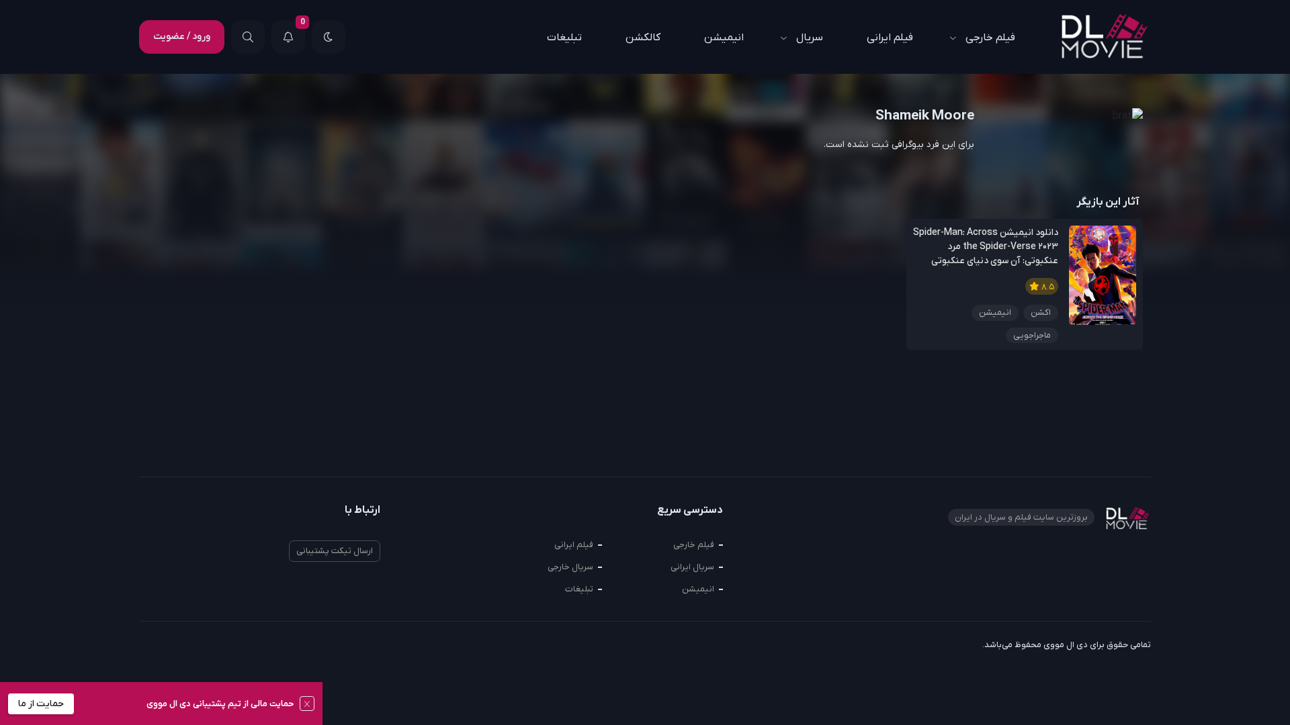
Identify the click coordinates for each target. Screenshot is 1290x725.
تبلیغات (564, 37)
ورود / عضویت (181, 36)
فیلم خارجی (990, 37)
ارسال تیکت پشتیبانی (334, 551)
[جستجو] (248, 37)
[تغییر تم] (328, 37)
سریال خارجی (570, 567)
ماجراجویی (1032, 335)
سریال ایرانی (692, 567)
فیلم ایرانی (890, 37)
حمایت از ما (41, 703)
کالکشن (643, 37)
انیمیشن (724, 37)
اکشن (1041, 312)
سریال (809, 37)
